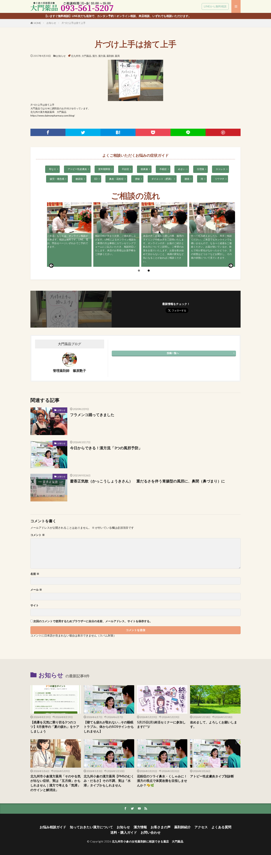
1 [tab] (139, 271)
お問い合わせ (151, 832)
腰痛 (187, 178)
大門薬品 (86, 55)
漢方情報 (140, 827)
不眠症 (163, 169)
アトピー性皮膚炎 (77, 169)
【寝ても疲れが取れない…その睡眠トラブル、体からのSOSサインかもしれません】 (109, 726)
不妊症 (125, 169)
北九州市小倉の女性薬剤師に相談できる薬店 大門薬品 (147, 841)
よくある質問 (221, 827)
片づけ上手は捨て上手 (74, 22)
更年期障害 (104, 169)
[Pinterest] (223, 132)
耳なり (52, 169)
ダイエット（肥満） (162, 178)
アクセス (201, 827)
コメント (37, 534)
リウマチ (219, 178)
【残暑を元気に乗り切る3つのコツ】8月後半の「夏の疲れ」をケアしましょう (54, 726)
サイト (34, 605)
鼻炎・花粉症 (116, 178)
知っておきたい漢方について (91, 827)
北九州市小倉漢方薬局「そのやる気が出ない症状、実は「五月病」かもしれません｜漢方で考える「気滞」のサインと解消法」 (55, 783)
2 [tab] (149, 271)
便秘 (137, 178)
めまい (181, 169)
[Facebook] (47, 132)
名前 (34, 573)
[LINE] (188, 132)
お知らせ (51, 22)
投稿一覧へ (173, 353)
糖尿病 (79, 178)
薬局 (117, 55)
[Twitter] (82, 132)
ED (96, 178)
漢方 (94, 55)
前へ (51, 266)
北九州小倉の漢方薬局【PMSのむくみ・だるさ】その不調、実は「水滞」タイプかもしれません (109, 780)
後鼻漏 (144, 169)
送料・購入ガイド (123, 832)
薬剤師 (110, 55)
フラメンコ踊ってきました (92, 414)
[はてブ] (118, 132)
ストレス (220, 169)
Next (230, 266)
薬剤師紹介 (182, 827)
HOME (37, 23)
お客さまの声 (161, 827)
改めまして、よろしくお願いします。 (213, 724)
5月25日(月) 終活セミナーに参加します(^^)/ (161, 724)
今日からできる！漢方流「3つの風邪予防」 (106, 448)
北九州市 (76, 55)
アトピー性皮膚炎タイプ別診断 (212, 776)
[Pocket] (153, 132)
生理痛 (200, 169)
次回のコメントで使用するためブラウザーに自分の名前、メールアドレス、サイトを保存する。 (92, 621)
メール (36, 589)
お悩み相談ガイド (53, 827)
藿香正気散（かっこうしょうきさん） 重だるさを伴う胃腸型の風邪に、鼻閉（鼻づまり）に (147, 481)
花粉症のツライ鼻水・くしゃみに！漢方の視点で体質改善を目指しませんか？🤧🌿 (162, 780)
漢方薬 (101, 55)
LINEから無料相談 (215, 6)
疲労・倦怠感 (57, 178)
